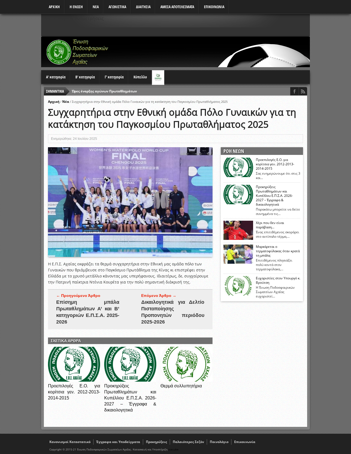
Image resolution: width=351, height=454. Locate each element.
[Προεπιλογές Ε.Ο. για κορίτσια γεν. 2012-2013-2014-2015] (74, 380)
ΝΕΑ (96, 6)
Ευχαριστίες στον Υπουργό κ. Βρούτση (278, 280)
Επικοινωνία (244, 441)
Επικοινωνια (214, 6)
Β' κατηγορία (85, 77)
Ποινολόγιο (219, 441)
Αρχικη (54, 6)
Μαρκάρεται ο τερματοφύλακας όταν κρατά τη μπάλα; (278, 251)
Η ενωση (76, 6)
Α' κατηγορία (56, 77)
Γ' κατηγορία (114, 77)
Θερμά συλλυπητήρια (181, 386)
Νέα (65, 101)
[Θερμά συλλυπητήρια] (186, 380)
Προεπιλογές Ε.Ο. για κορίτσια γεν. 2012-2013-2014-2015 (74, 392)
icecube (173, 449)
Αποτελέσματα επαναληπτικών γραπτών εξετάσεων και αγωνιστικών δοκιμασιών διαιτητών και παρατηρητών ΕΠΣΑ (168, 91)
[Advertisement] (210, 51)
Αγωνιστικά (117, 6)
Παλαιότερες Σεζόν (188, 441)
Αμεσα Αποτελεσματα (177, 6)
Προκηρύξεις (156, 441)
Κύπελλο (140, 77)
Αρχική (54, 101)
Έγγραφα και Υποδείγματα (118, 441)
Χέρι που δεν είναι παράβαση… (270, 225)
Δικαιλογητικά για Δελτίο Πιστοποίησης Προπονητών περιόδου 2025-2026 (172, 312)
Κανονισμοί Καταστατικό (69, 441)
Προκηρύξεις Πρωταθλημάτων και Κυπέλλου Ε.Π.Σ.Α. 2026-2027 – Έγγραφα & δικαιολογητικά (130, 398)
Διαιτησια (143, 6)
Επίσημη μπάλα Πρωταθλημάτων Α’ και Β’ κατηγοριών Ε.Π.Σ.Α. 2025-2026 (87, 312)
